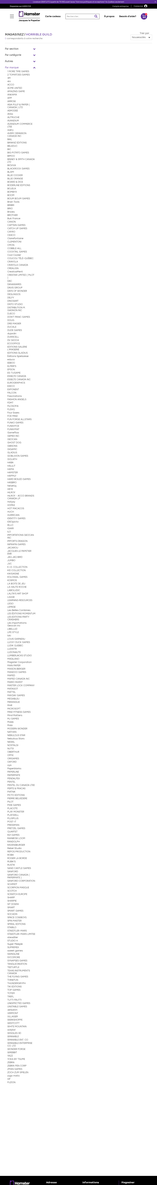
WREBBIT (12, 1052)
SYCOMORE (13, 957)
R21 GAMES (13, 835)
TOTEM (11, 993)
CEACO (11, 235)
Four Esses (13, 412)
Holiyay (11, 501)
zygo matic (13, 1075)
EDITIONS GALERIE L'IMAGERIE (17, 348)
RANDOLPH (13, 841)
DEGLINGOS (13, 294)
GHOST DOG (14, 442)
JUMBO (11, 560)
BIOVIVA (11, 165)
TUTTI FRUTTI (14, 1000)
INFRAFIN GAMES (16, 544)
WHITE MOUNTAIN (16, 1026)
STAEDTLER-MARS (17, 930)
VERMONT (12, 1013)
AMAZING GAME (16, 91)
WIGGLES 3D (14, 1033)
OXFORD (12, 762)
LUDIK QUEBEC (15, 645)
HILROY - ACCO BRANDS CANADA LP (20, 497)
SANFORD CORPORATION (21, 881)
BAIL (9, 139)
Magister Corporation (19, 662)
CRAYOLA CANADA (17, 265)
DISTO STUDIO (15, 304)
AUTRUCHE (13, 117)
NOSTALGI (12, 745)
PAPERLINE (13, 771)
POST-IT (11, 821)
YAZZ (10, 1055)
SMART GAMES (15, 910)
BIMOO (11, 156)
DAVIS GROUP (14, 287)
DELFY (10, 297)
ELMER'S (11, 366)
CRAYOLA (12, 261)
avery (10, 130)
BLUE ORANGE (15, 178)
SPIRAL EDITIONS (16, 924)
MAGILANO (13, 658)
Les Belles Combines (18, 610)
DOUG (10, 320)
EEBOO (11, 362)
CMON (10, 245)
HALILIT (11, 465)
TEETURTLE (13, 967)
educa (11, 359)
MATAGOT (12, 688)
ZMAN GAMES (14, 1069)
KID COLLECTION (16, 570)
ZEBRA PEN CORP (16, 1065)
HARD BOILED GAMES (19, 479)
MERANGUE (13, 702)
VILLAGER (12, 1016)
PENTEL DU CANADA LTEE (21, 785)
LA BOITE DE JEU (16, 583)
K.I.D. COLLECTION (17, 567)
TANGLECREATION (17, 964)
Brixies (11, 211)
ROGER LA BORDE (17, 858)
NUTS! (10, 748)
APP (9, 98)
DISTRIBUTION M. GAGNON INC (16, 309)
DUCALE (11, 327)
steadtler (12, 937)
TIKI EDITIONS (14, 986)
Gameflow (13, 432)
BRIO (10, 208)
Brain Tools (13, 201)
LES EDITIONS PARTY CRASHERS (18, 618)
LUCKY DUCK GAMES (18, 642)
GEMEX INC (13, 436)
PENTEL (11, 781)
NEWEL (11, 742)
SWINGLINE (13, 954)
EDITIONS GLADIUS (17, 353)
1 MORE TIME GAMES (18, 71)
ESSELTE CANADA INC (19, 379)
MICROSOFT (13, 708)
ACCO (10, 84)
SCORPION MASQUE (18, 887)
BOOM (10, 195)
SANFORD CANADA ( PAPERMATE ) (18, 876)
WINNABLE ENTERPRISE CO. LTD (19, 1044)
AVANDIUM (13, 120)
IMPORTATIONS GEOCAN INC (20, 536)
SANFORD (12, 871)
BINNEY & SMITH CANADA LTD (21, 160)
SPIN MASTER (14, 920)
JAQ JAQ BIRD (14, 557)
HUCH (10, 511)
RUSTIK (11, 865)
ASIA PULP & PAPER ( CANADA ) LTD (18, 106)
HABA (10, 462)
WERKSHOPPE (14, 1019)
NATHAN (11, 732)
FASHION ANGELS (16, 399)
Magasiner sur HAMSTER (20, 6)
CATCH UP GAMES (17, 228)
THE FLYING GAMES (17, 976)
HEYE (10, 489)
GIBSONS (12, 446)
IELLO (10, 525)
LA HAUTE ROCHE (16, 587)
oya (9, 765)
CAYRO (11, 231)
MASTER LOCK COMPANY (21, 685)
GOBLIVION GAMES (17, 456)
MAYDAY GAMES (16, 695)
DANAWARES (14, 284)
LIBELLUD (12, 629)
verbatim (12, 1010)
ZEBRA (10, 1062)
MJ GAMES (13, 718)
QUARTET (12, 831)
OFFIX (10, 755)
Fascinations (14, 396)
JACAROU (12, 547)
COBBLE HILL (14, 248)
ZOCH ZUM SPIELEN (17, 1072)
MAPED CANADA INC (18, 678)
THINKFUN (12, 980)
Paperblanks (14, 768)
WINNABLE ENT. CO (17, 1039)
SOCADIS (12, 914)
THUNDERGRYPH (16, 983)
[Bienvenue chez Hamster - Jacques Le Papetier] (29, 16)
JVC (9, 563)
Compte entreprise (120, 6)
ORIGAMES (13, 758)
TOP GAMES (13, 990)
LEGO (10, 603)
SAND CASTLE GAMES (19, 868)
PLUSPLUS (12, 818)
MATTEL (11, 692)
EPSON (11, 369)
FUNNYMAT (13, 429)
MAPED (11, 675)
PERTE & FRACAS (16, 788)
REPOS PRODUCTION (18, 851)
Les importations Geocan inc (16, 624)
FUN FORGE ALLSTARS (19, 419)
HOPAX (11, 505)
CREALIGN (13, 268)
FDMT (10, 402)
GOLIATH (12, 459)
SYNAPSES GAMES (17, 960)
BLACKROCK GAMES (18, 168)
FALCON (11, 392)
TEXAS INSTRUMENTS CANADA (18, 972)
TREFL (10, 996)
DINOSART (13, 301)
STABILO (11, 927)
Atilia (10, 114)
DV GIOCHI (13, 340)
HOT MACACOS (15, 508)
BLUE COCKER (15, 175)
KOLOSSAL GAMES (17, 577)
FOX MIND (12, 416)
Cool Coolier (14, 255)
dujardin (11, 333)
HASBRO (12, 482)
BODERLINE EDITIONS (18, 185)
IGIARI (10, 528)
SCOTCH (12, 890)
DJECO (11, 313)
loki (9, 635)
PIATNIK (11, 791)
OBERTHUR (13, 752)
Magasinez (14, 34)
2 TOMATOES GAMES (18, 74)
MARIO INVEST (15, 682)
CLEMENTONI (14, 241)
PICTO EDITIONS (16, 795)
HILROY (11, 492)
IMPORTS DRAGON (17, 541)
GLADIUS (12, 452)
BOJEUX (11, 188)
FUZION (11, 1082)
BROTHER (12, 215)
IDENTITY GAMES (16, 518)
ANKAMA (12, 94)
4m (9, 81)
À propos (109, 16)
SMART (11, 907)
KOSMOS (12, 580)
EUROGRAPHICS (16, 382)
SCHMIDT (12, 884)
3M (9, 78)
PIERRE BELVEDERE (17, 798)
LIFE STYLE (13, 632)
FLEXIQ (11, 409)
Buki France (13, 218)
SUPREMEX (13, 947)
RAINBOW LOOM (16, 838)
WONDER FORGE (16, 1049)
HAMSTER (12, 472)
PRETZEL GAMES (16, 828)
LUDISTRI (12, 649)
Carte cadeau (53, 16)
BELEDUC (12, 146)
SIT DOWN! (13, 904)
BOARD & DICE (15, 182)
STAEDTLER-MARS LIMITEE (21, 934)
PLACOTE (12, 808)
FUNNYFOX (13, 426)
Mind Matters (14, 715)
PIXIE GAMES (14, 805)
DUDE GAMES (14, 330)
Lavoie (11, 597)
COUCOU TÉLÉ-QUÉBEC (20, 258)
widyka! (11, 1029)
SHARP (11, 897)
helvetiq (11, 485)
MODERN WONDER (17, 728)
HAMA (10, 469)
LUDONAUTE (14, 652)
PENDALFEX (13, 778)
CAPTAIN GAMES (16, 225)
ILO (9, 531)
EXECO (11, 386)
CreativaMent (15, 271)
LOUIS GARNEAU (16, 639)
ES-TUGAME (13, 372)
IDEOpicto (13, 521)
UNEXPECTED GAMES (18, 1003)
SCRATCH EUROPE (17, 894)
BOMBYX (12, 192)
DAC (9, 281)
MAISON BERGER (16, 668)
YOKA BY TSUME (16, 1059)
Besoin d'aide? (127, 16)
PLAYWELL (13, 815)
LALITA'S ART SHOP (17, 593)
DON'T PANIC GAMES (18, 317)
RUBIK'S (11, 861)
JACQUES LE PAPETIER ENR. (19, 552)
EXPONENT (13, 389)
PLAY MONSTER (15, 811)
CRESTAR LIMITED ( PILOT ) (20, 276)
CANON (11, 221)
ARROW (11, 101)
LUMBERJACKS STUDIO (19, 655)
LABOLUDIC (13, 590)
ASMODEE (12, 110)
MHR (9, 705)
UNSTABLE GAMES (17, 1006)
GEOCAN (12, 439)
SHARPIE (12, 900)
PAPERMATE (13, 775)
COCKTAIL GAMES (17, 251)
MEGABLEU (13, 698)
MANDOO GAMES (16, 672)
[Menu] (12, 16)
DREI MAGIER (14, 323)
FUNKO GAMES (15, 422)
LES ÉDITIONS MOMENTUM (21, 613)
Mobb (10, 722)
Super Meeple (15, 944)
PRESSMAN (13, 825)
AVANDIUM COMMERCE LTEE (19, 125)
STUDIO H (12, 940)
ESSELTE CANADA (16, 376)
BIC (9, 149)
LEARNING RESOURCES (19, 600)
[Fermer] (155, 1)
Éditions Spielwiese (18, 356)
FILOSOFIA (13, 406)
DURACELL (13, 337)
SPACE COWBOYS (16, 917)
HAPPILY (11, 475)
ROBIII (10, 855)
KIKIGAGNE (13, 573)
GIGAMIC (12, 449)
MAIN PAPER (13, 665)
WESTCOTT (13, 1023)
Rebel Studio (14, 848)
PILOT (10, 801)
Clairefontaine (15, 238)
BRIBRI (10, 205)
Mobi (10, 725)
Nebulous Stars (15, 738)
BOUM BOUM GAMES (18, 198)
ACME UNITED (14, 88)
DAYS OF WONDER (17, 291)
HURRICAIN (13, 515)
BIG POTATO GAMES (18, 152)
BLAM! (10, 172)
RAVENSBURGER (16, 845)
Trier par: (145, 33)
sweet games (15, 950)
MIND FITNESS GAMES (19, 712)
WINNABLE (13, 1036)
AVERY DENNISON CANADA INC (16, 134)
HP (8, 1079)
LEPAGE (11, 607)
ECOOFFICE (13, 343)
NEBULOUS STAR (16, 735)
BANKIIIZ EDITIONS (17, 142)
